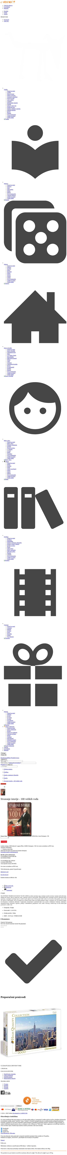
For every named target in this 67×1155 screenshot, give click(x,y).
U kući (9, 451)
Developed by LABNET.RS (20, 1113)
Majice (9, 192)
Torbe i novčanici (11, 469)
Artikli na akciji (11, 116)
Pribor (8, 191)
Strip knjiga (10, 189)
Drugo (9, 635)
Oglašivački (6, 1131)
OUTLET (6, 19)
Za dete (9, 719)
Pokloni (9, 714)
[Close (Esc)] (1, 925)
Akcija (5, 14)
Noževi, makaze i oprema (13, 108)
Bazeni (9, 370)
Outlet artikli (10, 117)
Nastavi (3, 1140)
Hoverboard (10, 738)
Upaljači (9, 101)
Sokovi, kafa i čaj (11, 106)
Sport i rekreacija (9, 726)
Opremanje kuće (11, 352)
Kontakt (6, 1085)
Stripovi (9, 186)
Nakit (8, 467)
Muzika (9, 629)
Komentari (9, 890)
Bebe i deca (10, 443)
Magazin (6, 8)
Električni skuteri (11, 740)
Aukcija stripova (11, 195)
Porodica (9, 634)
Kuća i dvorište (11, 351)
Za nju (9, 716)
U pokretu (9, 449)
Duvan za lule (10, 98)
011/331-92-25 (4, 874)
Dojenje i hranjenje (12, 445)
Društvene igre (11, 107)
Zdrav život (10, 548)
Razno (9, 111)
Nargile (9, 104)
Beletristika (10, 541)
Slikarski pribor (11, 551)
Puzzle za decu (11, 448)
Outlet (5, 12)
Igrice (8, 270)
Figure (9, 274)
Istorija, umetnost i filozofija (14, 542)
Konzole (9, 271)
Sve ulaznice (10, 636)
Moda (8, 452)
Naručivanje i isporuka (10, 1074)
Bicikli (9, 731)
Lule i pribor (10, 100)
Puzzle (9, 276)
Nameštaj (9, 454)
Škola (8, 547)
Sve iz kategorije (11, 114)
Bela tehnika (10, 357)
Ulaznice (9, 628)
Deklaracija (8, 887)
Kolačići (6, 1088)
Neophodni (5, 1128)
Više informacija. (5, 1133)
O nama (6, 1084)
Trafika (9, 92)
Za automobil (10, 367)
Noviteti (6, 11)
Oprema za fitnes (11, 734)
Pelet (8, 354)
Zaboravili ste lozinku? (15, 763)
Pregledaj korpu (15, 758)
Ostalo (9, 277)
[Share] (3, 925)
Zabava (9, 267)
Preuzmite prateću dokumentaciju (9, 852)
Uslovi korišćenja (8, 1075)
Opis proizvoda (9, 885)
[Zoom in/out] (6, 925)
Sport (8, 632)
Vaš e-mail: (4, 761)
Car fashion (7, 7)
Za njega (9, 717)
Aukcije (6, 747)
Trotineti (9, 737)
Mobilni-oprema (11, 110)
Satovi (8, 472)
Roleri (8, 735)
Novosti (6, 1087)
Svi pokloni (10, 720)
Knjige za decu (11, 545)
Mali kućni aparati (12, 358)
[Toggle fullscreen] (4, 925)
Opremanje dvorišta (12, 364)
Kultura (9, 631)
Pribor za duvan (11, 95)
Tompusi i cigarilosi (12, 97)
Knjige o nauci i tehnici (13, 544)
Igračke (9, 268)
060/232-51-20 (4, 872)
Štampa (9, 113)
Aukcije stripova (8, 5)
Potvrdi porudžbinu (6, 758)
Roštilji (9, 368)
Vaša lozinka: (11, 763)
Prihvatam (12, 1133)
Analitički (5, 1130)
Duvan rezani (10, 94)
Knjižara (9, 539)
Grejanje (9, 363)
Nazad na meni (11, 91)
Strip (8, 188)
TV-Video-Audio (11, 355)
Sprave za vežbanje (12, 732)
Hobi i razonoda (11, 550)
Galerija (9, 554)
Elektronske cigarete (12, 103)
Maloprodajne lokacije (9, 1078)
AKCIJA (6, 21)
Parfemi (9, 466)
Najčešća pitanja (8, 1077)
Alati (8, 361)
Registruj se (4, 764)
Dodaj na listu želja (8, 849)
